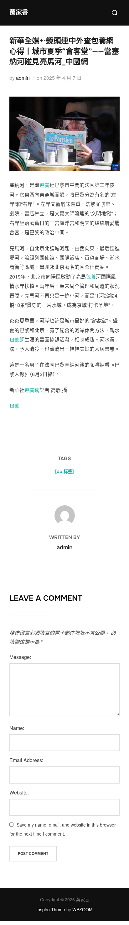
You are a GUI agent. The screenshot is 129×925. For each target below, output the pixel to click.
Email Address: (26, 760)
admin (23, 77)
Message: (20, 656)
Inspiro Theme (50, 909)
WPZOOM (82, 909)
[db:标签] (64, 471)
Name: (16, 728)
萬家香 (18, 13)
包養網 (16, 339)
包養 (44, 184)
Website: (19, 792)
